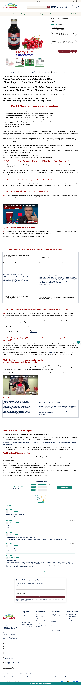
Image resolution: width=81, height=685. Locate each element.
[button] (40, 683)
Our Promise (24, 618)
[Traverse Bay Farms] (10, 6)
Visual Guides (54, 626)
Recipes (52, 618)
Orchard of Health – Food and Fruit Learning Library (56, 615)
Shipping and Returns (40, 623)
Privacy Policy (69, 618)
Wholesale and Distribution (71, 614)
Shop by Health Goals (55, 630)
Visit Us (23, 620)
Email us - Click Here (9, 649)
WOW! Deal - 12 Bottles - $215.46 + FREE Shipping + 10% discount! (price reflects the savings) (63, 42)
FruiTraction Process (26, 622)
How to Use (23, 72)
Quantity (52, 48)
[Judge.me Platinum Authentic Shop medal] (37, 497)
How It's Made (45, 72)
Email (17, 591)
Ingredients (34, 72)
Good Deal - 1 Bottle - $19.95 (58, 29)
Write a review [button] (64, 487)
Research (56, 72)
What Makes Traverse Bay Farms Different (27, 627)
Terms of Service (69, 621)
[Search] (48, 7)
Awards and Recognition (27, 624)
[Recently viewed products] (78, 342)
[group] (9, 62)
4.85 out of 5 (20, 487)
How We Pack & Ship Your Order (41, 625)
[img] (9, 509)
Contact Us (38, 614)
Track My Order (39, 616)
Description (13, 72)
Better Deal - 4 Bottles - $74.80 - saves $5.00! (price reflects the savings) (63, 34)
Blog (52, 623)
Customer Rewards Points (41, 621)
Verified (40, 502)
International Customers (71, 616)
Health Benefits (66, 72)
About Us (23, 615)
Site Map (67, 623)
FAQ (37, 618)
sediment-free (33, 331)
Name (17, 585)
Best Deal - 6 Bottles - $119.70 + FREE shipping (62, 38)
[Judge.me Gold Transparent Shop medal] (43, 497)
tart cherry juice (50, 352)
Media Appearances (55, 628)
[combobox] (38, 7)
